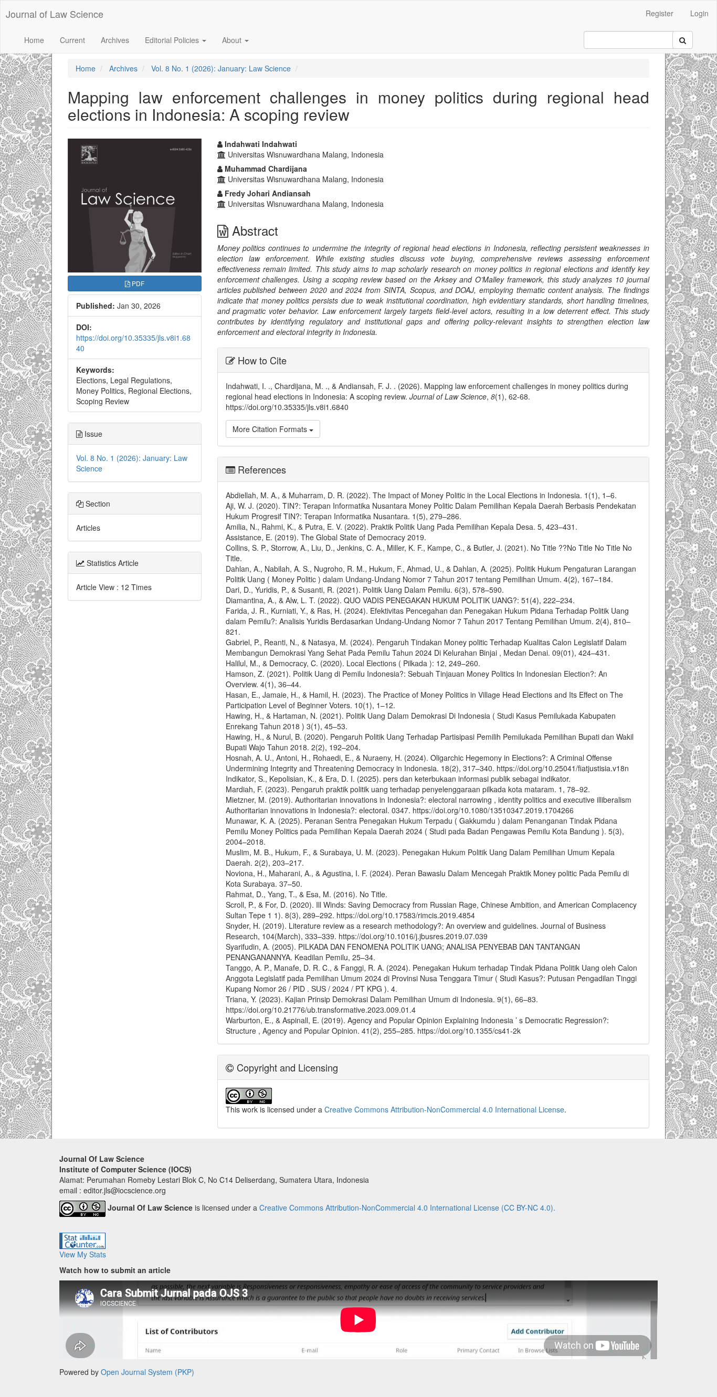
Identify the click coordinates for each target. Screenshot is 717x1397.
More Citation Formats (271, 429)
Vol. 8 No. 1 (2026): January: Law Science (221, 68)
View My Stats (82, 1254)
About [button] (233, 40)
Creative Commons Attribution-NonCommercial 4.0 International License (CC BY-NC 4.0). (407, 1208)
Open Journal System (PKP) (147, 1372)
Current (72, 40)
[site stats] (82, 1240)
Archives (115, 40)
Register (659, 13)
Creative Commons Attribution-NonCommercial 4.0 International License (444, 1109)
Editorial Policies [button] (173, 40)
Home (34, 40)
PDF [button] (137, 283)
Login (699, 13)
